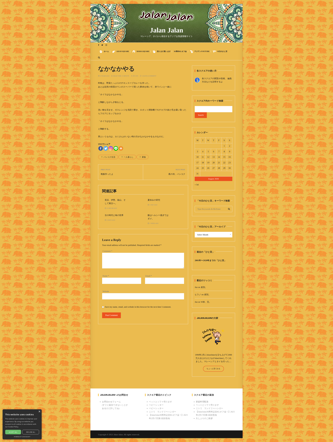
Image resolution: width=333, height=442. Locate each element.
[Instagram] (110, 148)
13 (214, 157)
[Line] (116, 148)
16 (229, 157)
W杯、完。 (206, 302)
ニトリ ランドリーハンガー (162, 412)
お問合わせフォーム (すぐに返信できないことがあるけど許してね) (115, 405)
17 (197, 162)
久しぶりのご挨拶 (204, 418)
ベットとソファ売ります (160, 402)
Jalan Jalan (166, 30)
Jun (136, 76)
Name (106, 276)
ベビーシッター (156, 405)
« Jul (197, 184)
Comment (107, 251)
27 (214, 168)
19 (208, 162)
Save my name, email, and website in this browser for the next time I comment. (138, 307)
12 (208, 157)
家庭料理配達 (202, 402)
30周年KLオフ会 (180, 51)
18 (203, 162)
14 (219, 157)
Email (148, 276)
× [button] (39, 412)
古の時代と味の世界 (114, 215)
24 (197, 168)
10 (197, 157)
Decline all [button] (30, 432)
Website (106, 291)
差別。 (204, 287)
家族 (144, 157)
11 (203, 157)
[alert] (22, 424)
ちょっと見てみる (213, 369)
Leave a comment (149, 76)
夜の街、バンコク (176, 174)
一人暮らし (129, 157)
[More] (121, 148)
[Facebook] (100, 148)
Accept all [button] (13, 432)
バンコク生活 (109, 157)
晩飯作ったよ (107, 174)
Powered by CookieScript (22, 437)
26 (208, 168)
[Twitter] (105, 148)
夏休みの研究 (154, 199)
